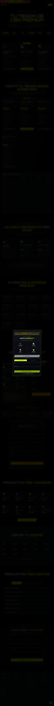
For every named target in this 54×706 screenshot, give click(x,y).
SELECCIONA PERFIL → (27, 371)
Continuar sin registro (29, 373)
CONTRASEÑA (16, 366)
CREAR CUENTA (33, 360)
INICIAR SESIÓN (20, 360)
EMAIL (15, 362)
